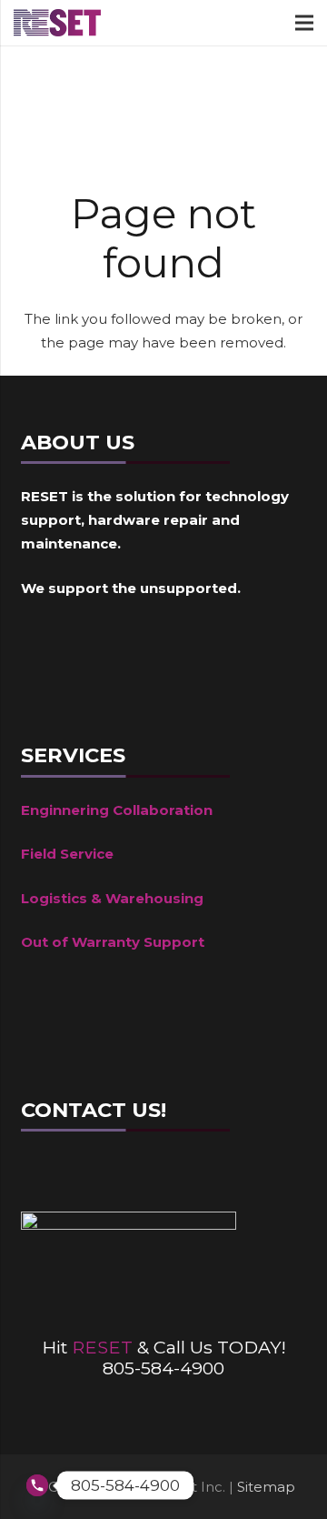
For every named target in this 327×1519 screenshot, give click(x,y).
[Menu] (304, 22)
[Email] (152, 1175)
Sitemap (266, 1486)
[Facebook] (43, 1175)
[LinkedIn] (98, 1175)
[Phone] (207, 1175)
